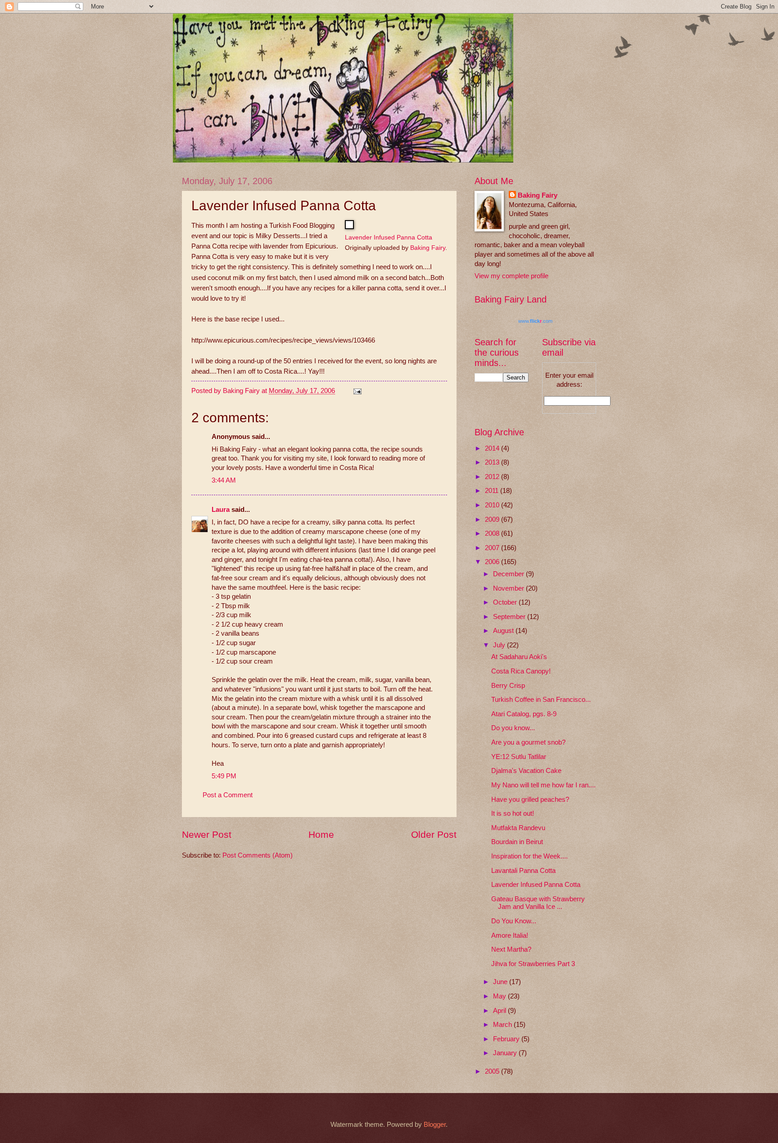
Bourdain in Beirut (517, 841)
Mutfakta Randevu (518, 827)
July (500, 645)
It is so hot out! (512, 813)
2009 (493, 519)
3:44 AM (224, 480)
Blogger (435, 1124)
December (509, 574)
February (507, 1039)
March (503, 1024)
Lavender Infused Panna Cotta (388, 237)
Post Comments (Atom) (257, 855)
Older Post (434, 834)
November (509, 588)
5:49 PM (224, 776)
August (504, 630)
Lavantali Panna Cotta (523, 870)
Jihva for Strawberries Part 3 (533, 963)
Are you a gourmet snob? (528, 742)
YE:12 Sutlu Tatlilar (518, 756)
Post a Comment (228, 795)
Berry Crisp (508, 685)
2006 (493, 561)
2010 (493, 505)
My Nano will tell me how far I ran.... (543, 785)
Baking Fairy (427, 247)
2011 (492, 490)
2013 (493, 462)
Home (321, 834)
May (500, 996)
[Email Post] (356, 390)
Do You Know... (513, 921)
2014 (493, 448)
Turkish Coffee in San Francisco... (541, 699)
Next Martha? (511, 949)
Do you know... (513, 728)
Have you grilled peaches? (530, 799)
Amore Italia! (509, 935)
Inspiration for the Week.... (529, 856)
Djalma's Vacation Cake (526, 770)
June (501, 981)
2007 (493, 547)
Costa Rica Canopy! (521, 671)
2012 (493, 476)
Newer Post (206, 834)
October (506, 602)
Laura (221, 509)
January (506, 1053)
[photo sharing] (349, 226)
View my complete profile (511, 276)
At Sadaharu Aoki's (519, 656)
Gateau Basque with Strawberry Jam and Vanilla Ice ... (538, 903)
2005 (493, 1071)
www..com (535, 321)
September (510, 616)
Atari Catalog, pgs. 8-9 (523, 714)
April (500, 1010)
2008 (493, 533)
